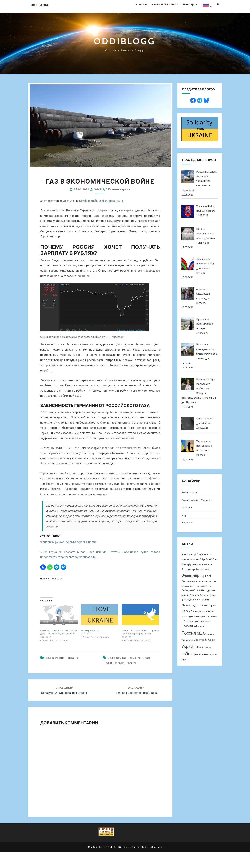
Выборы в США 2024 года (195, 590)
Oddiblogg (40, 5)
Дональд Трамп (194, 605)
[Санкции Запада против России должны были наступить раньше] (59, 614)
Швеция (208, 647)
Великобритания (203, 564)
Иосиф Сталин (200, 611)
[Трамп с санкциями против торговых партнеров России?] (140, 614)
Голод (202, 595)
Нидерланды (194, 621)
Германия (134, 658)
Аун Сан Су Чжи (210, 559)
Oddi (97, 189)
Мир (184, 515)
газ (124, 658)
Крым (203, 616)
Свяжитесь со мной (165, 4)
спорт (184, 659)
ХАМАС (201, 647)
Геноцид (185, 594)
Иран (211, 611)
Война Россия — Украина (196, 500)
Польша (119, 663)
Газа (213, 590)
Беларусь (188, 564)
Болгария (114, 658)
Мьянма (213, 616)
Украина (189, 646)
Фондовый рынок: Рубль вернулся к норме (68, 542)
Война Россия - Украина (62, 658)
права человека (202, 654)
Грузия (184, 599)
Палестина (188, 626)
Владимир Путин (196, 575)
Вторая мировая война (200, 585)
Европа (212, 605)
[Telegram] (200, 100)
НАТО (184, 621)
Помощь (188, 4)
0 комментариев (118, 189)
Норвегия (187, 522)
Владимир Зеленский (195, 569)
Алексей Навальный (191, 559)
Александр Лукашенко (196, 554)
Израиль (187, 611)
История (186, 507)
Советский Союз (204, 640)
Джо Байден (202, 599)
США (201, 633)
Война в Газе (189, 492)
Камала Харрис (187, 616)
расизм (214, 654)
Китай (196, 616)
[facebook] (193, 100)
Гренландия (210, 595)
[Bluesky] (206, 100)
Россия (131, 663)
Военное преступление (194, 581)
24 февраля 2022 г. (90, 630)
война (187, 653)
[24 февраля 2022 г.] (99, 614)
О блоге (139, 4)
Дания (191, 599)
